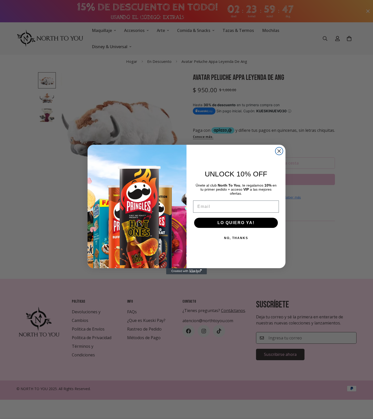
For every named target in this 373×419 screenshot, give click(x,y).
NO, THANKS (236, 238)
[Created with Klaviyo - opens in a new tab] (186, 271)
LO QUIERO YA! (236, 223)
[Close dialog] (279, 151)
